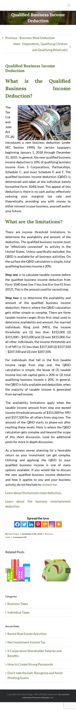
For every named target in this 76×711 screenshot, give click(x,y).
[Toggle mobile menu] (69, 5)
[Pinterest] (38, 524)
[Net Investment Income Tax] (56, 561)
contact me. (49, 484)
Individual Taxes (18, 612)
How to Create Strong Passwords (30, 664)
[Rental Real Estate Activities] (19, 561)
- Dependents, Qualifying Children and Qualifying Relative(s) (40, 47)
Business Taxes (17, 604)
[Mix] (45, 524)
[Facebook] (17, 524)
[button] (8, 570)
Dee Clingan (13, 534)
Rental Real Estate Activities (26, 634)
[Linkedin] (31, 524)
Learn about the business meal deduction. (33, 493)
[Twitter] (24, 524)
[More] (59, 524)
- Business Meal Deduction (30, 38)
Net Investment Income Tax (26, 642)
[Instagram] (52, 524)
